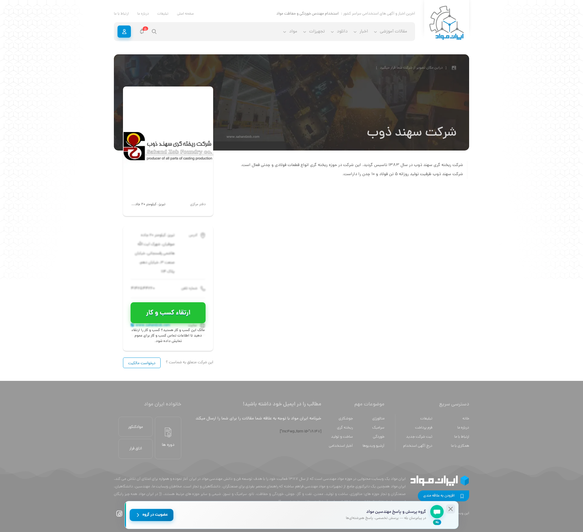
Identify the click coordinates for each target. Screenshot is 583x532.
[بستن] (450, 508)
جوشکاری (346, 419)
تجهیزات (317, 31)
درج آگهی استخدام (417, 446)
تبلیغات (163, 14)
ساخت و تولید (342, 437)
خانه (465, 419)
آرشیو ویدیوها (373, 446)
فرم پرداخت (423, 428)
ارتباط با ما (121, 14)
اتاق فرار (135, 449)
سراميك (378, 428)
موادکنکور (135, 427)
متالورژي (378, 419)
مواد (293, 31)
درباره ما (143, 14)
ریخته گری (345, 428)
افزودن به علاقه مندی (439, 496)
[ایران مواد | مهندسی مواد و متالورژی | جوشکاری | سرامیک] (446, 23)
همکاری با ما (460, 446)
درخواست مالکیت (141, 363)
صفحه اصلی (185, 14)
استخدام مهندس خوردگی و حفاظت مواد (307, 14)
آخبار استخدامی (341, 446)
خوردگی (378, 437)
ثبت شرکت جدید (419, 437)
